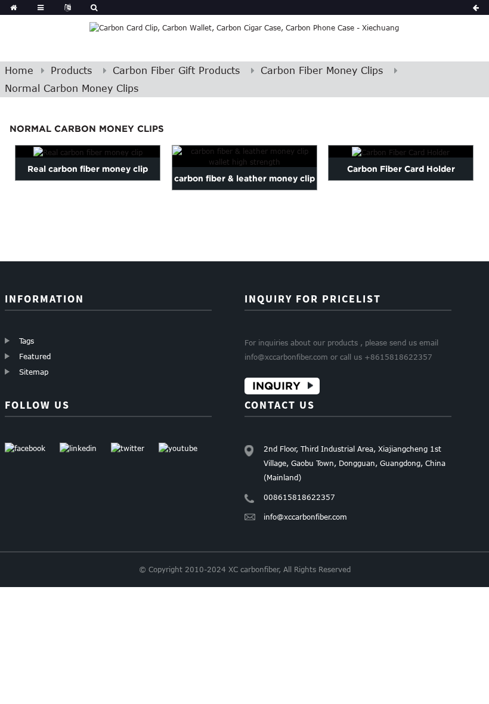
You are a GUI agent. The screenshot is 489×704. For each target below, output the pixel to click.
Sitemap (33, 372)
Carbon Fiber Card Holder (401, 169)
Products (71, 70)
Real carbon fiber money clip (87, 169)
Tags (26, 340)
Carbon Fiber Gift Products (176, 70)
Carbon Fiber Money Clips (322, 70)
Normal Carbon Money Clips (71, 88)
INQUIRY (276, 385)
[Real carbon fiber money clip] (88, 152)
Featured (35, 356)
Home (19, 70)
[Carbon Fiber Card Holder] (401, 152)
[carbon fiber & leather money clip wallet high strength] (244, 156)
